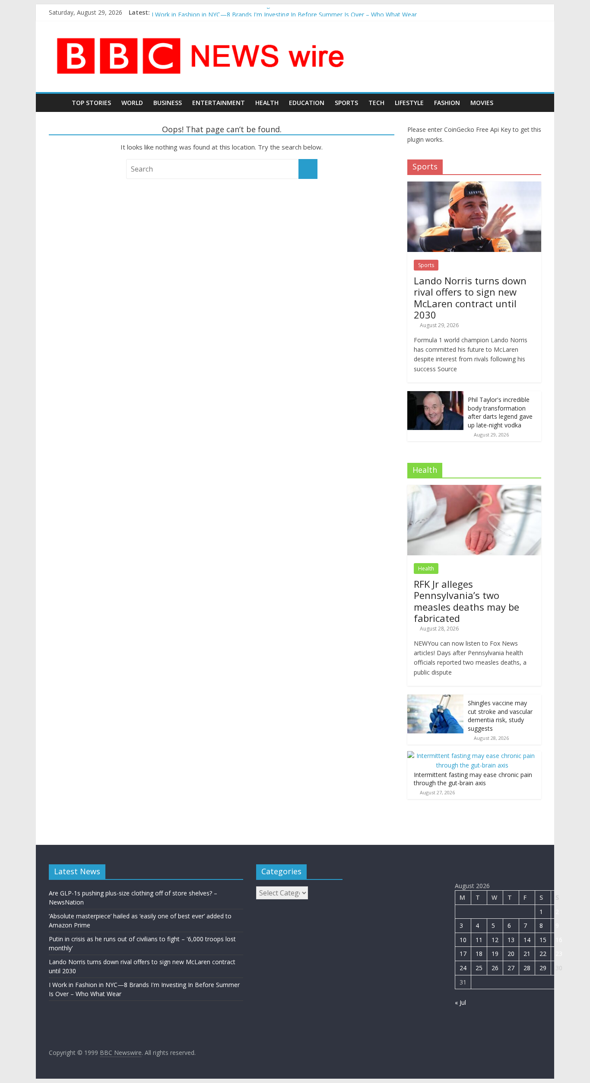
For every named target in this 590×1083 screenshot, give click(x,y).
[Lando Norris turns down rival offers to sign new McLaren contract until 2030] (474, 186)
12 (495, 940)
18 (479, 953)
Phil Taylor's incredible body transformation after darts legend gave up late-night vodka (500, 412)
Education (306, 103)
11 (479, 940)
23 (558, 953)
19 (495, 953)
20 (511, 953)
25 (479, 968)
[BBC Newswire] (58, 102)
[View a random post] (532, 103)
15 (542, 940)
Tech (376, 103)
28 (526, 968)
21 (526, 953)
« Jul (460, 1002)
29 (542, 968)
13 (511, 940)
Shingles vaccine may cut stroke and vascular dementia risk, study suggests (500, 716)
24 (463, 968)
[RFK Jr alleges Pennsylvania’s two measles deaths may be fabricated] (474, 489)
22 (542, 953)
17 (463, 953)
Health (267, 103)
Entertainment (218, 103)
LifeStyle (409, 103)
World (132, 103)
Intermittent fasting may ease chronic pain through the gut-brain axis (473, 779)
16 (558, 940)
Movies (481, 103)
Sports (346, 103)
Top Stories (91, 103)
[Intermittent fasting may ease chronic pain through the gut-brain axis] (472, 756)
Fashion (447, 103)
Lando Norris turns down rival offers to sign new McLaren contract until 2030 (259, 12)
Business (167, 103)
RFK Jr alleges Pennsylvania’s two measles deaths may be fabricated (466, 600)
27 (511, 968)
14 (526, 940)
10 (463, 940)
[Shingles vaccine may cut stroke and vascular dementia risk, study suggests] (435, 699)
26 (495, 968)
